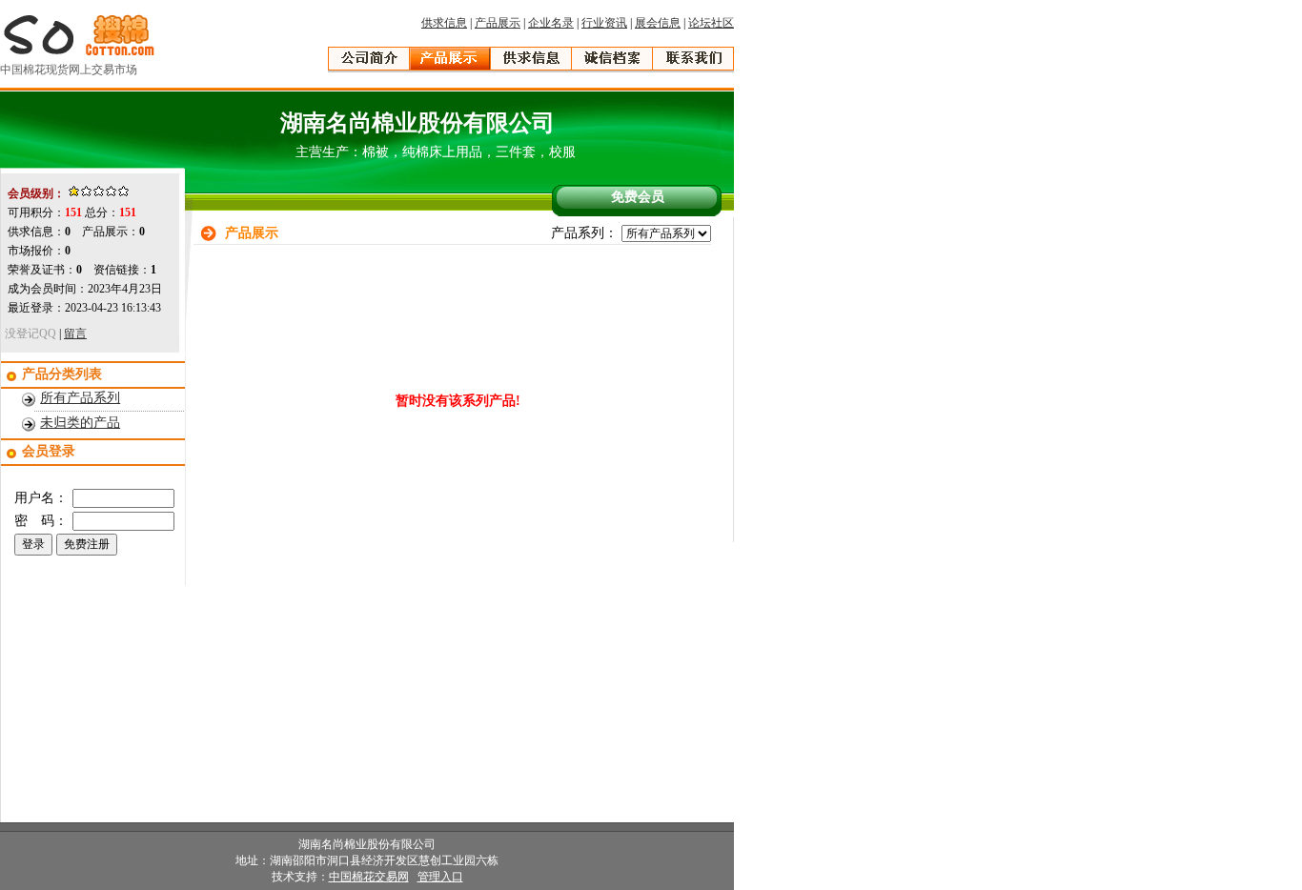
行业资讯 (604, 23)
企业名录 (551, 23)
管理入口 (440, 876)
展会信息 (658, 23)
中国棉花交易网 (369, 876)
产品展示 (497, 23)
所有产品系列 (80, 398)
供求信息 (444, 23)
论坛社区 (711, 23)
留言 (75, 333)
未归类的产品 (80, 422)
